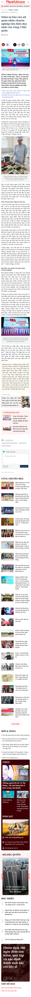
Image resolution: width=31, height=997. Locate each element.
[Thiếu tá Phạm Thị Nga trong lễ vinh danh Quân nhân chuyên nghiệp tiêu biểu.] (15, 58)
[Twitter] (15, 44)
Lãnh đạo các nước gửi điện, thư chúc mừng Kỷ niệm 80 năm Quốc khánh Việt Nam (22, 713)
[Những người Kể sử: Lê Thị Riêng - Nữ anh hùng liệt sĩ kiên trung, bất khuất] (15, 773)
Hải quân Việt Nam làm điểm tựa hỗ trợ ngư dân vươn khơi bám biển (16, 96)
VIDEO (6, 762)
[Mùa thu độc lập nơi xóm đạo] (7, 622)
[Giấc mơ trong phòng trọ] (15, 827)
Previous (2, 876)
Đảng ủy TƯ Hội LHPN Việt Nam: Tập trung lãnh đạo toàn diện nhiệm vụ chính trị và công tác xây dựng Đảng (17, 922)
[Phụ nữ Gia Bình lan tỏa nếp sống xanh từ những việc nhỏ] (7, 611)
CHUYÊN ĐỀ (26, 6)
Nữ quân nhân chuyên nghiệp (10, 443)
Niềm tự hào (23, 443)
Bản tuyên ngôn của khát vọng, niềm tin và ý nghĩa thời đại (21, 677)
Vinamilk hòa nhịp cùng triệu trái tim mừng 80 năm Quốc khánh (21, 644)
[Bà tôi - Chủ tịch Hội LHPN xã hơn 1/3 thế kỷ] (7, 656)
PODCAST (7, 816)
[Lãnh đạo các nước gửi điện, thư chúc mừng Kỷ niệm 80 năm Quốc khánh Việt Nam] (7, 712)
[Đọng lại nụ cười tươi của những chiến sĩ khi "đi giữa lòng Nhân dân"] (7, 700)
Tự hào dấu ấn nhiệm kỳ (7, 801)
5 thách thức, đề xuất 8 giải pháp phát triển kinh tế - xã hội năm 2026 (22, 522)
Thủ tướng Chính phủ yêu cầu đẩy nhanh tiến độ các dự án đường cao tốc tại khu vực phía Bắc (15, 746)
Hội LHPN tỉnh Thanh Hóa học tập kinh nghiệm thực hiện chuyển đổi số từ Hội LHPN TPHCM (17, 932)
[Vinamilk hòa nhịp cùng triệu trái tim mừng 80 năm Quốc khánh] (7, 644)
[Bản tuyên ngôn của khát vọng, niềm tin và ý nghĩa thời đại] (7, 678)
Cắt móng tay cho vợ (11, 848)
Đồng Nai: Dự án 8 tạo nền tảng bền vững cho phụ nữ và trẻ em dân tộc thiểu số (22, 533)
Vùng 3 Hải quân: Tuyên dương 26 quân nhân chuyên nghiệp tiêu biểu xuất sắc (16, 92)
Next (28, 876)
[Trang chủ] (2, 6)
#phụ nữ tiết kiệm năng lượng (11, 987)
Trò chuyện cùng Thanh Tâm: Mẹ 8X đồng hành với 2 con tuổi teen (16, 843)
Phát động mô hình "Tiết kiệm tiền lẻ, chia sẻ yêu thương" (21, 688)
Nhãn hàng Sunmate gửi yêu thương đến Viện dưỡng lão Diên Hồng (22, 557)
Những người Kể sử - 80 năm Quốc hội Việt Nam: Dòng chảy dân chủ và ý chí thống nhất (22, 498)
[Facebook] (7, 44)
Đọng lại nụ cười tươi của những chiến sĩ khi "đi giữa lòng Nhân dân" (22, 700)
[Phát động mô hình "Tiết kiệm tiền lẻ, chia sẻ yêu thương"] (7, 689)
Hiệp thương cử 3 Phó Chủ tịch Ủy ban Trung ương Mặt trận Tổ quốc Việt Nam (22, 485)
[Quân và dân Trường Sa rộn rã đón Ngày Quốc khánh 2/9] (7, 633)
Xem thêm (15, 724)
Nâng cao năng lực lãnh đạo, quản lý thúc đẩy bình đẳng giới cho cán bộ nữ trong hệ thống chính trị (11, 401)
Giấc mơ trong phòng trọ (10, 758)
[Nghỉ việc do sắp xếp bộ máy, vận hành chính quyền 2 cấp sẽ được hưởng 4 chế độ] (7, 545)
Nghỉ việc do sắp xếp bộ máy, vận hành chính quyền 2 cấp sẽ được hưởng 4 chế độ (22, 545)
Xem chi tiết (9, 978)
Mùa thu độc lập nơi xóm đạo (21, 620)
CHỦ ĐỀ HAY (8, 983)
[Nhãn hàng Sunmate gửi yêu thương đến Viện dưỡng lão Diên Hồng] (7, 556)
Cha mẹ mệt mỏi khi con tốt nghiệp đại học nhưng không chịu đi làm (14, 740)
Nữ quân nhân (9, 440)
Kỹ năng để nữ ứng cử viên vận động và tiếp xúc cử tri (22, 510)
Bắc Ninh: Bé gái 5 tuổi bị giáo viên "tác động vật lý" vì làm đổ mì (16, 904)
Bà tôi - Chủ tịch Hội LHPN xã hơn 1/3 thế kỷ (22, 655)
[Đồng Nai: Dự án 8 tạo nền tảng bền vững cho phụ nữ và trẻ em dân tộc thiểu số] (7, 533)
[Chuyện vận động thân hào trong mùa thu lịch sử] (7, 667)
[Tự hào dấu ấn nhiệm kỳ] (8, 794)
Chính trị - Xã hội (13, 10)
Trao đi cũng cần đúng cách (14, 939)
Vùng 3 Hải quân (7, 445)
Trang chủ (4, 10)
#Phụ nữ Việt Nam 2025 (9, 991)
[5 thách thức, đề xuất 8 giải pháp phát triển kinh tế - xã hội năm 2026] (7, 522)
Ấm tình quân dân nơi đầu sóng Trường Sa (16, 735)
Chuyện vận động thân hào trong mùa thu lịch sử (21, 666)
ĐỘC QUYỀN (13, 6)
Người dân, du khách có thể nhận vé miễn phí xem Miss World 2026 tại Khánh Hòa (17, 912)
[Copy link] (27, 44)
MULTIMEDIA (19, 6)
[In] (23, 44)
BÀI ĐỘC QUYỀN (11, 854)
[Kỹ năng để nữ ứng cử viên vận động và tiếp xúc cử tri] (7, 511)
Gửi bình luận (24, 466)
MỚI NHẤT (6, 6)
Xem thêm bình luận (7, 472)
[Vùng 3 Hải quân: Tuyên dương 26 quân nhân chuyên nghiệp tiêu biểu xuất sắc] (7, 417)
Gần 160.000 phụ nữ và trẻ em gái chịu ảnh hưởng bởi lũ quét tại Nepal (15, 889)
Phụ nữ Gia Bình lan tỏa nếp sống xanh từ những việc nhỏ (22, 610)
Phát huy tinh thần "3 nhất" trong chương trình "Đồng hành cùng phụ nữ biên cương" (22, 805)
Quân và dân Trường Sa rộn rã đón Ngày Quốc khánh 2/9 (22, 632)
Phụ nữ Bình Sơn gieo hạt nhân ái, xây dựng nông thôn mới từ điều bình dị (22, 568)
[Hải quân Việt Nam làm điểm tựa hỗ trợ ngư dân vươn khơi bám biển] (7, 428)
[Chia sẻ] (19, 44)
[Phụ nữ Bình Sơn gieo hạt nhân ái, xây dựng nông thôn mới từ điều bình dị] (7, 568)
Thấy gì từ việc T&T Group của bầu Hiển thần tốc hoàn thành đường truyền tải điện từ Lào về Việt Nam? (22, 598)
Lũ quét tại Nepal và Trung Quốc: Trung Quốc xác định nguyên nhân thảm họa (15, 753)
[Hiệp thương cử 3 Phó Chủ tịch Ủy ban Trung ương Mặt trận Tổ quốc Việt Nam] (7, 485)
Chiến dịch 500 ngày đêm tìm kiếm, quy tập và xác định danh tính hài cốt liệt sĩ (14, 957)
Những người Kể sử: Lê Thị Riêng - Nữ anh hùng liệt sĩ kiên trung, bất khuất (13, 785)
